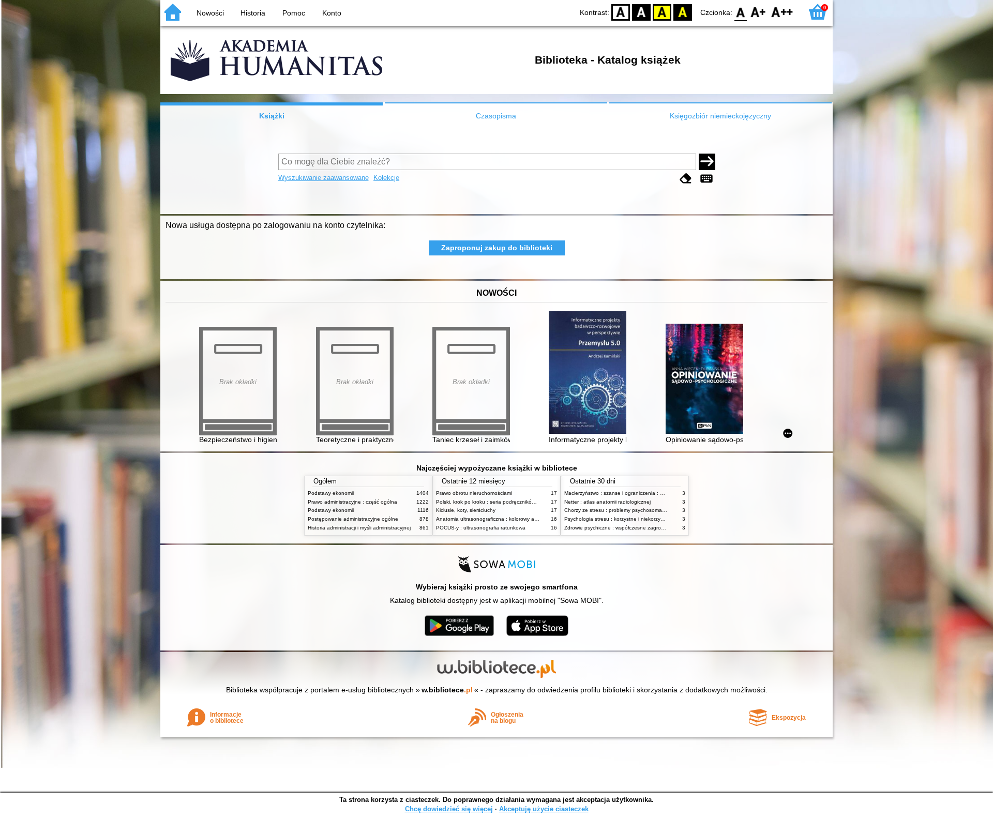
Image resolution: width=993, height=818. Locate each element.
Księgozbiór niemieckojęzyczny (720, 116)
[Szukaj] (707, 162)
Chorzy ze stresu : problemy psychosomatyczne (621, 510)
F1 (758, 11)
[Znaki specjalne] (706, 178)
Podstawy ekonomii (331, 493)
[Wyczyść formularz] (686, 178)
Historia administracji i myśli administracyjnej (359, 528)
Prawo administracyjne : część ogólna (352, 502)
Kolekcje (386, 177)
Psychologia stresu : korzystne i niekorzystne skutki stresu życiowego (646, 519)
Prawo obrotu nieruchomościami (474, 493)
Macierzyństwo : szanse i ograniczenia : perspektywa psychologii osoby (649, 493)
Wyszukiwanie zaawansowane (323, 177)
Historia (252, 13)
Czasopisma (496, 116)
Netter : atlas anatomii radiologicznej (607, 502)
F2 (782, 11)
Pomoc (293, 13)
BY (682, 11)
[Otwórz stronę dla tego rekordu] (590, 373)
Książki (271, 116)
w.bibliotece (447, 690)
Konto (331, 13)
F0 (741, 11)
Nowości (210, 13)
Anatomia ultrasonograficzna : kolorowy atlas (489, 519)
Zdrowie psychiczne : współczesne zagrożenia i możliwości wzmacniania (649, 528)
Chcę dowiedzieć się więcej (449, 809)
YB (662, 11)
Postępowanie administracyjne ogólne (353, 519)
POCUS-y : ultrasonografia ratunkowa (480, 528)
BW (641, 11)
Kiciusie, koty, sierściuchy (465, 510)
